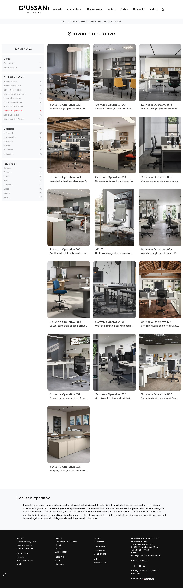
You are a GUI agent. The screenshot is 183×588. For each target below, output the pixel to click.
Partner (124, 9)
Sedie (58, 548)
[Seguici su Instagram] (138, 565)
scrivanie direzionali (13, 106)
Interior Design (75, 9)
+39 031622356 (142, 550)
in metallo (8, 141)
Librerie (20, 557)
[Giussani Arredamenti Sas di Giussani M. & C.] (33, 9)
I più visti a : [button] (10, 164)
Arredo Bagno (62, 552)
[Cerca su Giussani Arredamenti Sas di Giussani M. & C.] (162, 9)
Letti (57, 561)
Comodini (59, 564)
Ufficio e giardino (77, 21)
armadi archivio (11, 81)
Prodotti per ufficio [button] (14, 77)
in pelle (7, 146)
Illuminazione (100, 550)
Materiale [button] (9, 129)
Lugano (7, 193)
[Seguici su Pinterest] (143, 565)
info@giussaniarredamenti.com (145, 556)
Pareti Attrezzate (25, 561)
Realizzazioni (94, 9)
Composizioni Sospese (66, 542)
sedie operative (11, 115)
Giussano (8, 185)
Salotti (58, 538)
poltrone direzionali (13, 102)
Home (64, 21)
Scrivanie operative (112, 21)
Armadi (97, 538)
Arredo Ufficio (94, 21)
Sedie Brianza (10, 67)
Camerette (99, 542)
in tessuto (9, 154)
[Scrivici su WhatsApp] (4, 574)
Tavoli (58, 545)
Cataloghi (138, 9)
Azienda (57, 9)
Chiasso (7, 172)
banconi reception (13, 90)
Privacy (134, 571)
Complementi (100, 554)
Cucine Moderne (24, 545)
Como (6, 176)
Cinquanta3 (9, 63)
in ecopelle (9, 133)
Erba (6, 180)
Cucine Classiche (25, 548)
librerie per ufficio (12, 98)
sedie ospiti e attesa (14, 119)
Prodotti (111, 9)
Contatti (153, 9)
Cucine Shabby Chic (26, 542)
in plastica (9, 150)
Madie (20, 564)
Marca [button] (7, 59)
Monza (7, 197)
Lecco (6, 189)
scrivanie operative (13, 111)
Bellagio (7, 168)
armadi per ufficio (12, 86)
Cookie (143, 571)
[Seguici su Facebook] (133, 565)
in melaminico (10, 137)
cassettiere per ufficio (15, 94)
